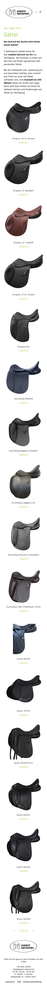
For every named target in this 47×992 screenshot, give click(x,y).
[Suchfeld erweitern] (40, 12)
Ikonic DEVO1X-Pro (23, 763)
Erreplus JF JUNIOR (23, 242)
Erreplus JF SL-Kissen (24, 294)
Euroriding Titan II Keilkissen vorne (24, 607)
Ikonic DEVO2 (23, 659)
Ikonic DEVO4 (23, 867)
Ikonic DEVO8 (23, 919)
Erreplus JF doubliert (23, 190)
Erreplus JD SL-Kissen (23, 138)
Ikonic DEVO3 (23, 815)
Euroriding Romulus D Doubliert (23, 555)
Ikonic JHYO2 (23, 711)
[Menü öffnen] (36, 12)
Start (6, 28)
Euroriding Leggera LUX (23, 502)
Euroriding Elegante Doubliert (23, 450)
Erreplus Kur (24, 346)
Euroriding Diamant (23, 398)
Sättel (11, 28)
